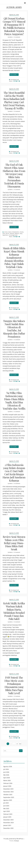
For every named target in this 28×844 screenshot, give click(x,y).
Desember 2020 (8, 828)
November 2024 (8, 822)
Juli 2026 (6, 769)
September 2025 (8, 797)
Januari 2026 (7, 786)
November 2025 (8, 792)
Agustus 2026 (7, 766)
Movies (12, 233)
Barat (10, 232)
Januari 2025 (7, 817)
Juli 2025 (6, 803)
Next (20, 743)
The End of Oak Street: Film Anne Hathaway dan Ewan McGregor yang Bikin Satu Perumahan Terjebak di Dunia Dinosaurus (14, 175)
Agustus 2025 (7, 800)
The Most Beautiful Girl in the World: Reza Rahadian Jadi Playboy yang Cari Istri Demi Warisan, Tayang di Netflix (14, 100)
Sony (21, 233)
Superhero (5, 235)
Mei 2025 (6, 808)
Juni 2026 (6, 772)
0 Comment (17, 37)
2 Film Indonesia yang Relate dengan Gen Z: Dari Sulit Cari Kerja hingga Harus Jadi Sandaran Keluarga (14, 472)
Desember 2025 (8, 789)
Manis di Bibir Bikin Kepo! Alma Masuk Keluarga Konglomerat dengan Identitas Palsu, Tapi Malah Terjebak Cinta (14, 257)
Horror (8, 233)
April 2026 (6, 778)
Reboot (17, 233)
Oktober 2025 (7, 794)
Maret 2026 (7, 780)
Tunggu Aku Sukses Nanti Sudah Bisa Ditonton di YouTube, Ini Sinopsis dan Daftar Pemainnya (14, 328)
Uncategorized (15, 79)
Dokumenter (15, 232)
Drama (22, 232)
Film (4, 233)
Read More (13, 74)
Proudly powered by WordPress (14, 838)
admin (11, 37)
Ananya (16, 841)
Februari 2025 (7, 814)
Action (6, 232)
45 (17, 743)
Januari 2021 (7, 825)
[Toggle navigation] (25, 3)
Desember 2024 (8, 820)
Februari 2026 (7, 783)
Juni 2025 (6, 806)
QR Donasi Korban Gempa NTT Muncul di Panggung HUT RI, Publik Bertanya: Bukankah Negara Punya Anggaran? (14, 26)
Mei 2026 (6, 775)
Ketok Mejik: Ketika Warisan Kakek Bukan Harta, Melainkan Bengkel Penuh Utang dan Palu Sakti (14, 611)
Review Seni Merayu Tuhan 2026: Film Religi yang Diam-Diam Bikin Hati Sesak (14, 543)
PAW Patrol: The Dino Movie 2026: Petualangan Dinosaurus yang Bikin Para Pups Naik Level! (14, 685)
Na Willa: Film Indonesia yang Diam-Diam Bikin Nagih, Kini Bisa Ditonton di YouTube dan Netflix (14, 400)
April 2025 (6, 811)
